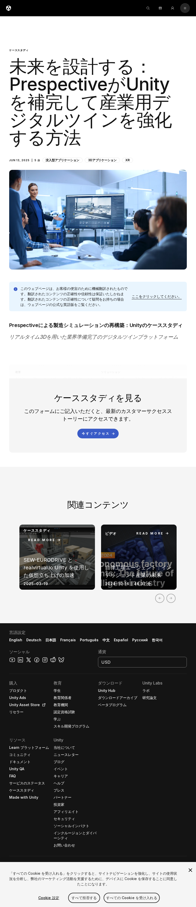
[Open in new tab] (43, 705)
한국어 (157, 640)
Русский (140, 640)
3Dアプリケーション (102, 160)
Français (68, 640)
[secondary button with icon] (185, 8)
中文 (106, 640)
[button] (98, 143)
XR (127, 160)
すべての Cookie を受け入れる (131, 898)
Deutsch (33, 640)
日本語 (50, 640)
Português (89, 640)
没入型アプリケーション (62, 160)
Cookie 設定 (48, 898)
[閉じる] (190, 870)
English (15, 640)
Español (121, 640)
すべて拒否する (84, 898)
